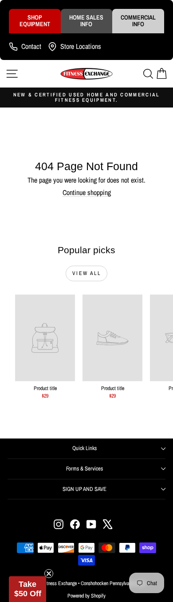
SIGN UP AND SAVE (84, 489)
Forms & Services (84, 468)
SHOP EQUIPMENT (35, 20)
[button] (27, 589)
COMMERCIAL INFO (138, 20)
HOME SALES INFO (86, 20)
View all (86, 273)
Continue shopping (87, 192)
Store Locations (80, 46)
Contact (31, 46)
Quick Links (84, 448)
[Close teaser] (48, 573)
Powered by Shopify (86, 595)
